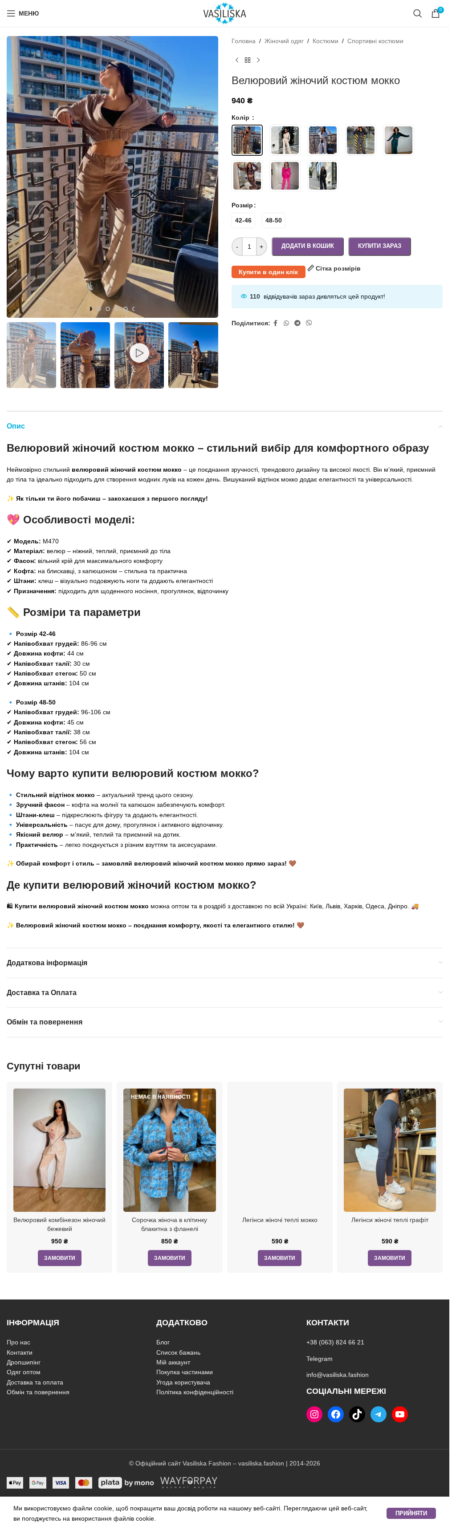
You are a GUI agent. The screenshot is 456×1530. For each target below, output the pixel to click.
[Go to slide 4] (116, 309)
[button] (15, 177)
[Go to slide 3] (108, 309)
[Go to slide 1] (90, 309)
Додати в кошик (307, 246)
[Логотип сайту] (225, 12)
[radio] (243, 220)
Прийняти (411, 1513)
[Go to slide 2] (99, 309)
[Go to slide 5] (125, 309)
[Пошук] (418, 13)
